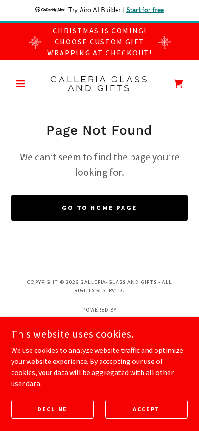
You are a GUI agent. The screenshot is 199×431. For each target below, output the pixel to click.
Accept (146, 409)
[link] (99, 83)
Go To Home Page (99, 207)
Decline (52, 409)
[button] (24, 83)
